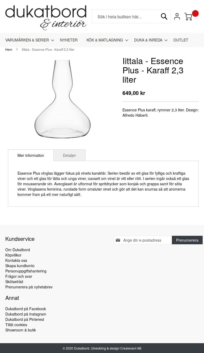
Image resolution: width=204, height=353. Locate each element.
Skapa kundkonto (20, 265)
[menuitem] (28, 40)
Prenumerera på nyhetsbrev (29, 286)
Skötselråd (14, 281)
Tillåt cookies (16, 324)
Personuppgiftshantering (25, 271)
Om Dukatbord (17, 249)
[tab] (31, 155)
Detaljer (69, 155)
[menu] (102, 40)
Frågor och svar (18, 276)
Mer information (31, 155)
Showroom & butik (20, 330)
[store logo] (46, 17)
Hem (8, 49)
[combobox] (131, 16)
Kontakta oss (16, 260)
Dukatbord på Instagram (25, 314)
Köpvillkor (13, 255)
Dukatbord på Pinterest (24, 319)
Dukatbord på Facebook (25, 308)
